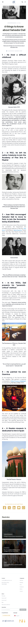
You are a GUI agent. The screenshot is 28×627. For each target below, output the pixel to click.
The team (3, 595)
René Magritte (18, 230)
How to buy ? (4, 600)
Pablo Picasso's (18, 381)
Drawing (21, 582)
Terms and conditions (6, 604)
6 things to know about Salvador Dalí (14, 28)
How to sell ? (4, 598)
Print (21, 584)
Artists (21, 589)
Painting (21, 580)
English (17, 615)
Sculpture (22, 586)
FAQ (2, 602)
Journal (21, 591)
